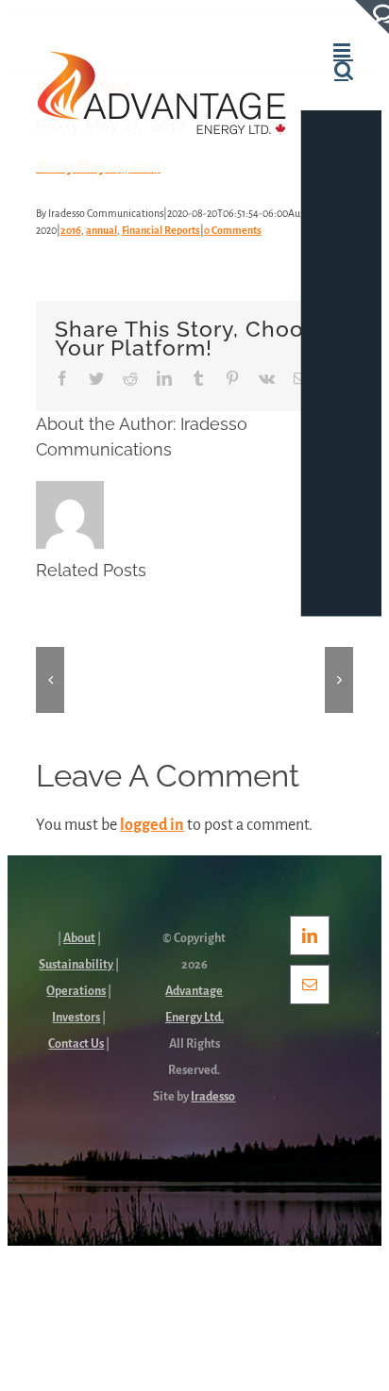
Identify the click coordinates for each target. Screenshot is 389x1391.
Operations (76, 991)
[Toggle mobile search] (343, 70)
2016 (70, 230)
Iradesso (213, 1096)
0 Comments (233, 230)
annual (101, 230)
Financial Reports (161, 230)
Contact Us (76, 1044)
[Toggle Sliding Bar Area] (372, 17)
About (79, 938)
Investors (76, 1017)
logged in (152, 825)
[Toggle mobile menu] (343, 50)
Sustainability (76, 964)
